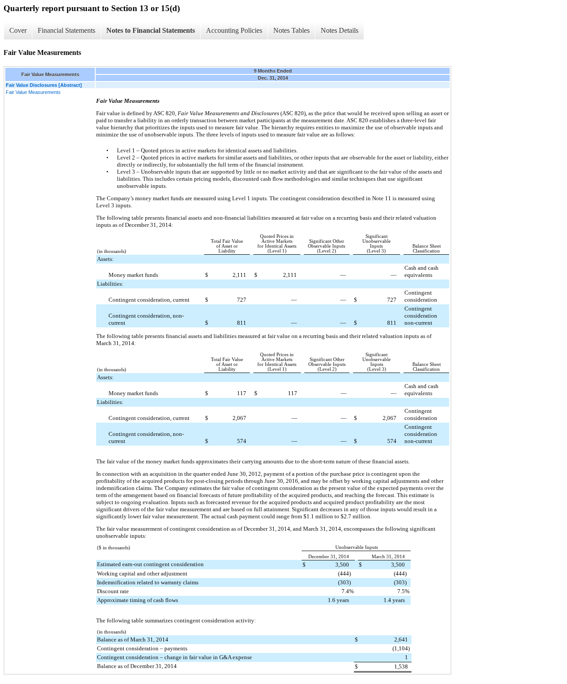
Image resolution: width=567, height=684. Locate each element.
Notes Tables (291, 30)
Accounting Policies (234, 30)
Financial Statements (66, 30)
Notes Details (339, 30)
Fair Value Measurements (33, 92)
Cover (18, 30)
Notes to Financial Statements (150, 30)
